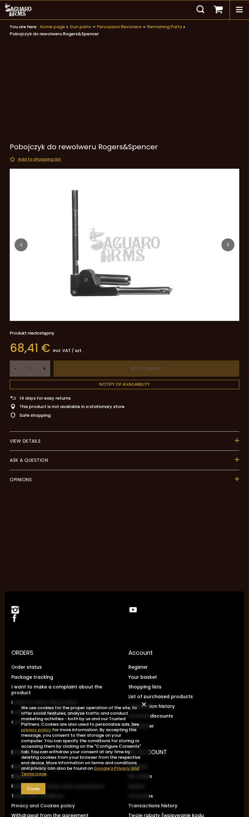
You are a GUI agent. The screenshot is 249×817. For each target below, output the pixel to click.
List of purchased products (160, 696)
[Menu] (239, 9)
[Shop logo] (18, 9)
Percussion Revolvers (119, 27)
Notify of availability (124, 384)
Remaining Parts (164, 27)
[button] (21, 244)
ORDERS (22, 653)
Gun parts (80, 27)
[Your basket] (218, 9)
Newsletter (141, 726)
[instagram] (15, 610)
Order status (26, 667)
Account (140, 653)
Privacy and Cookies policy (43, 806)
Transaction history (151, 706)
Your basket (142, 677)
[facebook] (13, 618)
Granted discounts (150, 716)
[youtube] (133, 610)
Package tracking (32, 677)
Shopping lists (144, 687)
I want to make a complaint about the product (56, 690)
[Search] (200, 9)
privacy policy (36, 730)
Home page (52, 27)
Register (138, 667)
